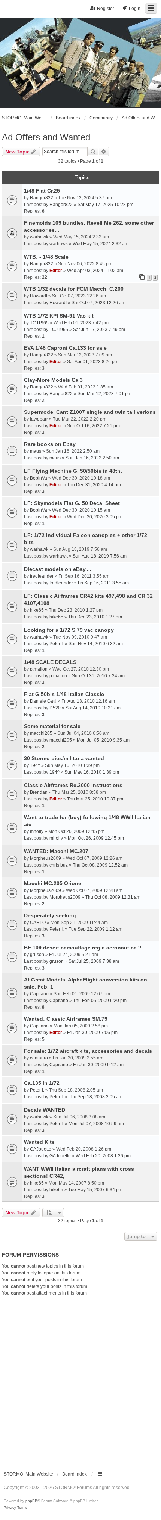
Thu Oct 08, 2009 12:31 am (112, 897)
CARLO (38, 922)
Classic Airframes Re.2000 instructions (73, 785)
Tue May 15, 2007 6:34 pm (95, 1189)
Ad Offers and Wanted (46, 137)
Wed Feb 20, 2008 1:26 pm (103, 1155)
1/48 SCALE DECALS (50, 662)
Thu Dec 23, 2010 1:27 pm (95, 616)
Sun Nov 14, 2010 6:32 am (96, 643)
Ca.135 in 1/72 (42, 1083)
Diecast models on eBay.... (57, 569)
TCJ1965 (39, 322)
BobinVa (38, 478)
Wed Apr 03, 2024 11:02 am (95, 270)
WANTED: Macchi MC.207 (56, 851)
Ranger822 (41, 197)
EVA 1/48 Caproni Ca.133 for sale (65, 348)
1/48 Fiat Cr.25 (42, 191)
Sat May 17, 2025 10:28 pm (105, 204)
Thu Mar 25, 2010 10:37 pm (95, 799)
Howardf (38, 296)
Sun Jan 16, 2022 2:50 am (92, 458)
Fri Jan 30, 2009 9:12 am (98, 1064)
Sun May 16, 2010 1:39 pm (91, 772)
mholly (36, 831)
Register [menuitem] (105, 8)
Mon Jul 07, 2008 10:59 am (96, 1123)
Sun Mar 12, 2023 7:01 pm (104, 393)
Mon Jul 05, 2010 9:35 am (103, 740)
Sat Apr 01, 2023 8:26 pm (92, 361)
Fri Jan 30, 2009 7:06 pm (92, 1032)
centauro (39, 1058)
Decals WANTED (44, 1110)
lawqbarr (39, 419)
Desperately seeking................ (62, 915)
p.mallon (39, 669)
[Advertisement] (80, 1380)
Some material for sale (52, 726)
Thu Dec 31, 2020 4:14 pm (94, 484)
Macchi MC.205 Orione (52, 883)
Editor (55, 270)
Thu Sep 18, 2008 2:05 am (95, 1096)
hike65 (37, 610)
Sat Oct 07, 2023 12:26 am (98, 302)
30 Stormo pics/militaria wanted (64, 758)
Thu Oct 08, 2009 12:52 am (100, 865)
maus (35, 451)
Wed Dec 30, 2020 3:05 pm (94, 516)
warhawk (39, 237)
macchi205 (41, 733)
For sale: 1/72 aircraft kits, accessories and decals (88, 1051)
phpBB (31, 1501)
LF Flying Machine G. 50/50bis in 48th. (73, 471)
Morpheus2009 (45, 858)
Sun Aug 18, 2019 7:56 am (100, 556)
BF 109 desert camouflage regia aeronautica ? (83, 948)
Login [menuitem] (134, 8)
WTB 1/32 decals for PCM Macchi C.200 (74, 289)
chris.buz (58, 865)
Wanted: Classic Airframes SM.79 (65, 1019)
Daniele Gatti (43, 701)
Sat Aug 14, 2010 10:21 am (93, 708)
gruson (37, 954)
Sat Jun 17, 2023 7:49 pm (99, 329)
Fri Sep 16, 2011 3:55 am (103, 583)
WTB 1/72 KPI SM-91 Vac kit (59, 316)
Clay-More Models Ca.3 (53, 380)
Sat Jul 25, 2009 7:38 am (94, 961)
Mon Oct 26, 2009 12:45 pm (96, 838)
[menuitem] (10, 1507)
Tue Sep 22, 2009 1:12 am (95, 929)
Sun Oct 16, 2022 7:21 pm (93, 425)
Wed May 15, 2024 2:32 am (100, 243)
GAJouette (40, 1149)
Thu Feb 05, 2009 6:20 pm (100, 1000)
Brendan (39, 792)
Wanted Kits (39, 1142)
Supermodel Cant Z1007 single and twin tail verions (90, 412)
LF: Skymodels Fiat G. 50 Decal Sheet (72, 503)
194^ (35, 765)
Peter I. (56, 643)
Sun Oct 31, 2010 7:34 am (98, 675)
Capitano (39, 993)
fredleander (42, 576)
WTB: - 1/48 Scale (46, 257)
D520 (55, 708)
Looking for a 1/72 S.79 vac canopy (69, 630)
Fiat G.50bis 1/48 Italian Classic (64, 694)
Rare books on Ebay (50, 444)
